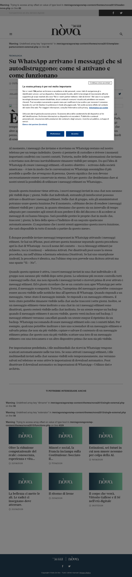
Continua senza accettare (100, 83)
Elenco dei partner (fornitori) (35, 124)
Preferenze (55, 134)
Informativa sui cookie (98, 108)
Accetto (75, 134)
